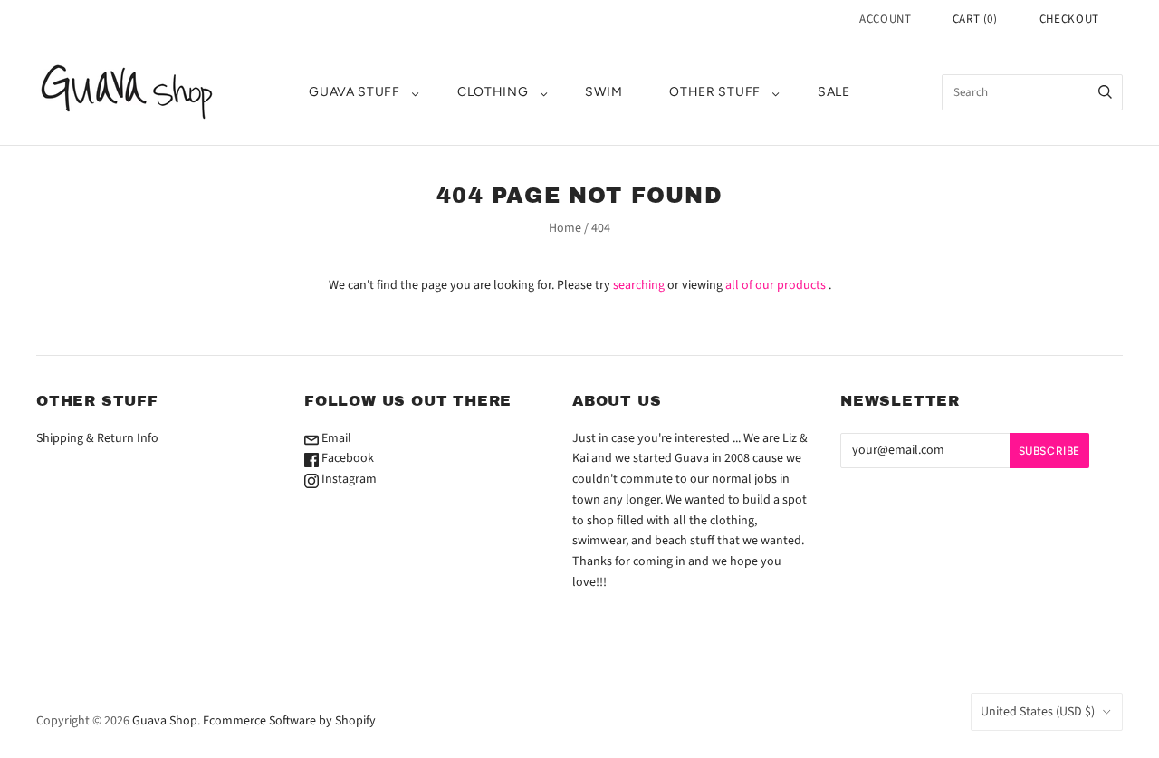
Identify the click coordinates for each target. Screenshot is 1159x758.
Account (885, 19)
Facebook (346, 458)
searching (639, 285)
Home (565, 228)
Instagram (348, 479)
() (975, 19)
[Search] (1105, 92)
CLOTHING (493, 92)
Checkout (1069, 19)
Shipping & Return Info (97, 438)
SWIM (603, 92)
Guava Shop (164, 721)
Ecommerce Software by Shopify (289, 721)
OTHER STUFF (715, 92)
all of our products (775, 285)
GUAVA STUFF (354, 92)
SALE (834, 92)
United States (1038, 712)
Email (335, 438)
